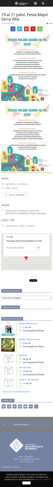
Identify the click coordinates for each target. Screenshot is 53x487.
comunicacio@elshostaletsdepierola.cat (36, 467)
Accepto (26, 483)
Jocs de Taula (25, 367)
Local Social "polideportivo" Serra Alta (22, 210)
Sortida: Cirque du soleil (29, 339)
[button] (43, 3)
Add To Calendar (16, 195)
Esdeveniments (12, 225)
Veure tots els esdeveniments (16, 391)
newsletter (30, 225)
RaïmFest (23, 355)
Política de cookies (41, 479)
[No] (50, 479)
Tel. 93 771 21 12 (26, 461)
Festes (22, 225)
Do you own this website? (15, 248)
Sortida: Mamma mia (28, 323)
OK (38, 248)
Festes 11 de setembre (29, 379)
